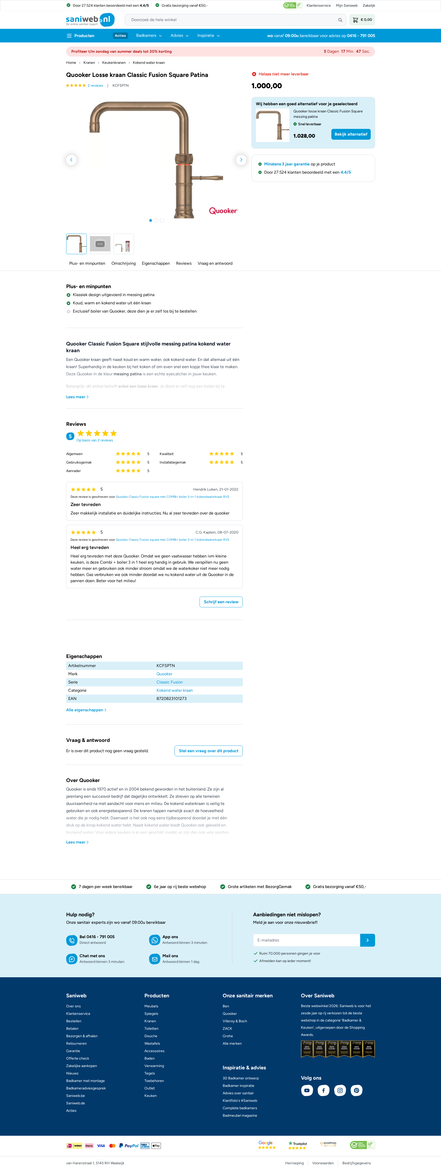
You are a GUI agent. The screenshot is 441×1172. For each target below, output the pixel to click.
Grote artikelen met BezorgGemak (260, 886)
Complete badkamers (240, 1108)
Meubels (151, 1006)
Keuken (150, 1096)
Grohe (228, 1036)
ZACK (227, 1028)
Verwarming (154, 1066)
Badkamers (146, 35)
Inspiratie (205, 35)
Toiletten (151, 1028)
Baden (149, 1058)
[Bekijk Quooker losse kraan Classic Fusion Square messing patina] (272, 125)
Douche (150, 1036)
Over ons (73, 1006)
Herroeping (294, 1163)
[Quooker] (223, 211)
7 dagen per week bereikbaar (106, 886)
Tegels (149, 1073)
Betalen (72, 1028)
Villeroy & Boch (235, 1021)
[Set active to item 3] (162, 220)
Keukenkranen (114, 63)
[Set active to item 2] (156, 220)
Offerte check (77, 1058)
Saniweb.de (75, 1103)
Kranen (89, 63)
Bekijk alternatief (351, 134)
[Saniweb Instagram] (340, 1090)
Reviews (184, 263)
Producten (84, 35)
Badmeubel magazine (240, 1115)
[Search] (340, 20)
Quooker (164, 673)
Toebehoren (154, 1081)
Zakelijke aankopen (81, 1066)
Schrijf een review (221, 601)
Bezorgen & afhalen (82, 1036)
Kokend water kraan (149, 63)
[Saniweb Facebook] (323, 1090)
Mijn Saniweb (347, 5)
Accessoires (154, 1051)
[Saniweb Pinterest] (356, 1090)
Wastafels (152, 1043)
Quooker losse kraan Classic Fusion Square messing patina (328, 114)
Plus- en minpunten (87, 263)
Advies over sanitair (238, 1093)
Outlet (149, 1088)
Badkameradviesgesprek (86, 1088)
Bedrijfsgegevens (356, 1163)
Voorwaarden (323, 1163)
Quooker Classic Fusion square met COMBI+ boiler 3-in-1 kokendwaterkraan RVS (172, 497)
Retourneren (76, 1043)
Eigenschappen (156, 263)
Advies (177, 35)
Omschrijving (123, 263)
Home (71, 63)
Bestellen (73, 1021)
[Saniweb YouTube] (307, 1090)
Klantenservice (319, 5)
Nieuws (72, 1073)
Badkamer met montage (85, 1081)
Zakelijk (369, 5)
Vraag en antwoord (215, 263)
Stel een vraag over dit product (208, 750)
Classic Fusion (170, 682)
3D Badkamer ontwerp (241, 1078)
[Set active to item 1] (150, 220)
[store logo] (90, 20)
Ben (226, 1006)
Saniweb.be (75, 1096)
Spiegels (151, 1013)
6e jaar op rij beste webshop (180, 886)
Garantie (73, 1051)
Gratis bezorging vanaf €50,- (339, 886)
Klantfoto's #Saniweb (240, 1100)
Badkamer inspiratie (238, 1086)
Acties (120, 35)
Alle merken (232, 1043)
